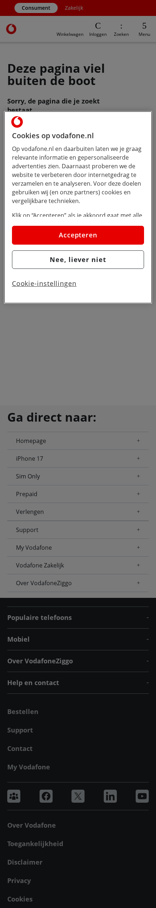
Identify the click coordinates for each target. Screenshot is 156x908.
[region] (78, 207)
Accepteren (78, 235)
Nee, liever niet (78, 259)
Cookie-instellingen (44, 283)
